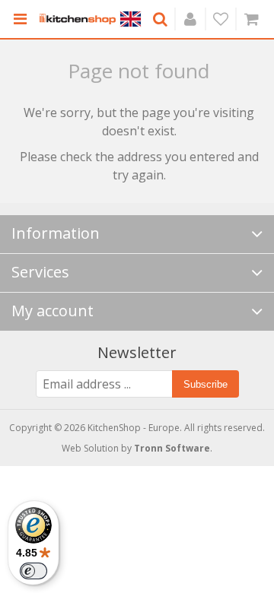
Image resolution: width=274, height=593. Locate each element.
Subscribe (205, 384)
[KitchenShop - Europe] (78, 19)
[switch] (33, 571)
